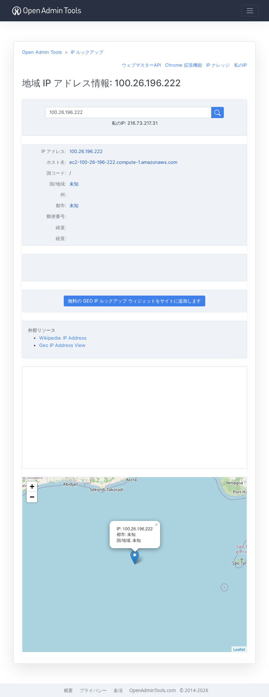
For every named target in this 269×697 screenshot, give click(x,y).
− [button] (32, 497)
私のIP (240, 65)
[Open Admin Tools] (47, 10)
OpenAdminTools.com (152, 690)
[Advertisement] (134, 267)
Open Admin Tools (42, 52)
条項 (118, 690)
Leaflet (239, 649)
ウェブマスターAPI (141, 65)
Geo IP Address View (62, 345)
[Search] (217, 112)
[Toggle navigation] (249, 10)
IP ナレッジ (218, 65)
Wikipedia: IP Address (63, 338)
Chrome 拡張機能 (183, 65)
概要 (68, 690)
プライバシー (93, 690)
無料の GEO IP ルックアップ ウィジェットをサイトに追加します (134, 301)
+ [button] (32, 486)
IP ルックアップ (87, 52)
